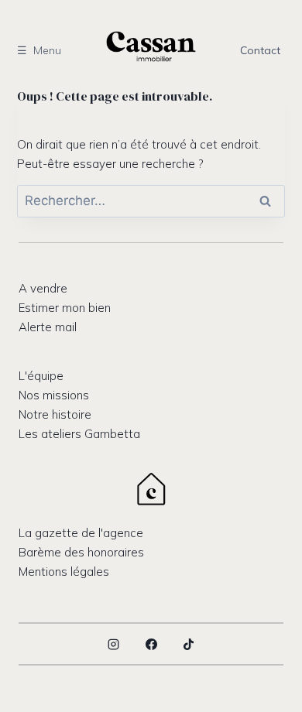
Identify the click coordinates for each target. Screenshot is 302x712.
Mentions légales (64, 571)
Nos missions (54, 395)
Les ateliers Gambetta (79, 433)
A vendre (43, 288)
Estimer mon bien (65, 307)
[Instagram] (114, 644)
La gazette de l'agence (81, 532)
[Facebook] (151, 644)
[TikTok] (189, 644)
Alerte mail (48, 327)
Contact (260, 50)
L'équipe (41, 375)
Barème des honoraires (81, 552)
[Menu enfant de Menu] (44, 50)
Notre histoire (55, 414)
